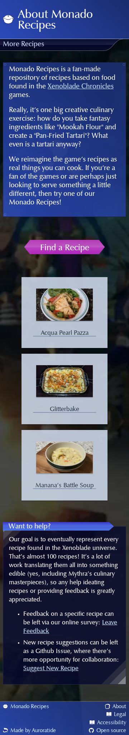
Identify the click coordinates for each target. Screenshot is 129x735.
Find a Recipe (64, 248)
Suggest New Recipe (50, 668)
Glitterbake (64, 409)
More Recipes (23, 44)
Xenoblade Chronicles (81, 86)
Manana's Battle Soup (64, 485)
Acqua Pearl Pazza (65, 333)
